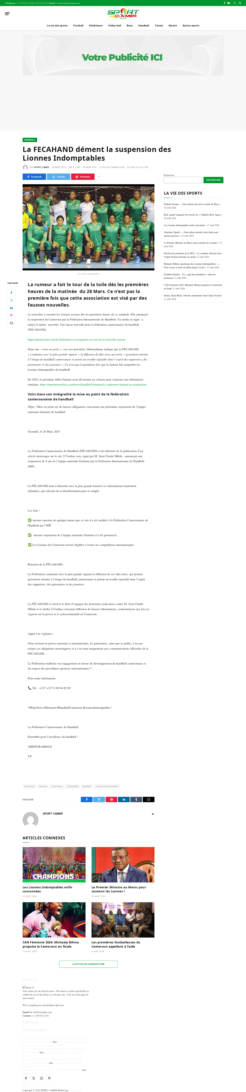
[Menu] (7, 13)
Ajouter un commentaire (88, 964)
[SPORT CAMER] (123, 13)
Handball (143, 25)
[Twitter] (11, 300)
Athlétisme (96, 25)
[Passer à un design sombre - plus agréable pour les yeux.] (235, 3)
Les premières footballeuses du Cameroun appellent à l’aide (116, 944)
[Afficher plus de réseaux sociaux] (98, 177)
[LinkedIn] (11, 308)
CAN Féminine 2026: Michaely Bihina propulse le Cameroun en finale (51, 944)
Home (25, 1083)
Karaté (173, 25)
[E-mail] (11, 323)
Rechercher (169, 175)
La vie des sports (57, 25)
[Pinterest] (11, 315)
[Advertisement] (123, 100)
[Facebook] (11, 293)
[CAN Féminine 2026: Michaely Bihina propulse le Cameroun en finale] (54, 920)
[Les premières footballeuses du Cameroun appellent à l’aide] (123, 920)
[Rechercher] (239, 3)
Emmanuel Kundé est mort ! (36, 1073)
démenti (43, 786)
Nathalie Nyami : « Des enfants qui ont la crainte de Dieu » (192, 204)
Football (78, 25)
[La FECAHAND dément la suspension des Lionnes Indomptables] (88, 227)
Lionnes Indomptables (107, 786)
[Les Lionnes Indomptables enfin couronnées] (54, 865)
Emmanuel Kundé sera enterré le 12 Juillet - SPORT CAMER (52, 1069)
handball (87, 786)
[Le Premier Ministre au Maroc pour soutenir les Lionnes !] (123, 865)
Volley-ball (114, 25)
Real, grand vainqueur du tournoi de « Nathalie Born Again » (193, 214)
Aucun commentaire (113, 167)
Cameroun (29, 786)
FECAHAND (72, 786)
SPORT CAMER (41, 167)
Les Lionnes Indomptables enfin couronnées (47, 889)
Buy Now (27, 1086)
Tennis (159, 25)
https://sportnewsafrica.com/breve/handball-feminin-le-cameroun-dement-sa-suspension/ (93, 384)
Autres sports (191, 25)
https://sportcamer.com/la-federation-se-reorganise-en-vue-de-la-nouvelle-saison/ (76, 339)
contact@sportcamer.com (68, 3)
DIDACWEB (75, 1090)
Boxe (130, 25)
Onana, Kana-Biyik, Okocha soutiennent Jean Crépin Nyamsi (193, 295)
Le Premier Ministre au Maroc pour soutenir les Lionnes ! (119, 889)
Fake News (57, 786)
